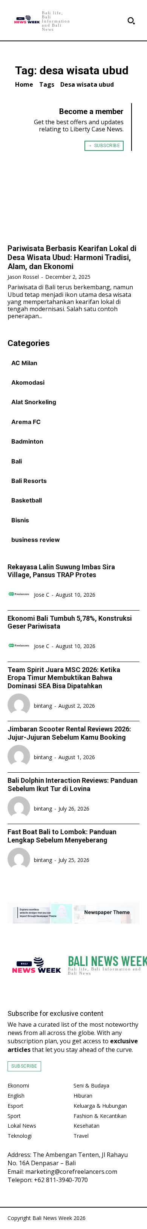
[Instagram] (118, 990)
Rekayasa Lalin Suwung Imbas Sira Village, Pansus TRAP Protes (61, 571)
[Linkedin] (133, 990)
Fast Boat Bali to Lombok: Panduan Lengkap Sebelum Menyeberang (62, 836)
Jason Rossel (23, 276)
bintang (43, 705)
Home (24, 84)
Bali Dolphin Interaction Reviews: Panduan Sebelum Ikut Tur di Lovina (73, 784)
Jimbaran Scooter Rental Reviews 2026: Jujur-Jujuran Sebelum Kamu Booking (69, 733)
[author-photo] (20, 595)
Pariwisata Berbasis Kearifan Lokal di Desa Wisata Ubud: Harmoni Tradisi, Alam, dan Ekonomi (72, 257)
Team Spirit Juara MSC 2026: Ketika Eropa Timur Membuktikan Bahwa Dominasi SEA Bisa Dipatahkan (64, 678)
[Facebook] (103, 990)
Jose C (41, 594)
